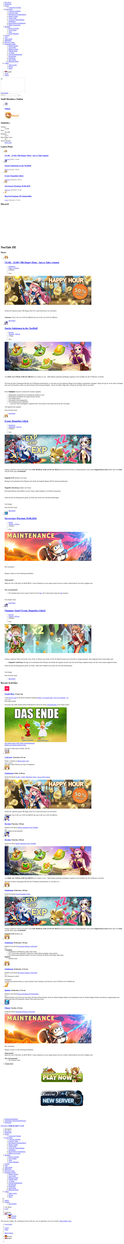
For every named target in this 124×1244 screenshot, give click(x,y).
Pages (6, 1229)
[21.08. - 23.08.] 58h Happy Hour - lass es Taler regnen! (27, 156)
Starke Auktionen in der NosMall (18, 166)
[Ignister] (7, 986)
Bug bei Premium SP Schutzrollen (18, 196)
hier (41, 593)
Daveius (7, 169)
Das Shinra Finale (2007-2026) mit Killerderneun (20, 743)
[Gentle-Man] (7, 690)
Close (69, 1221)
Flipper (11, 522)
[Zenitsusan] (7, 769)
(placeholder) (13, 1204)
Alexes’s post (13, 698)
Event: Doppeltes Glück (14, 176)
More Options (9, 1233)
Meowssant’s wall (23, 761)
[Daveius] (7, 820)
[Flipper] (7, 1004)
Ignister (7, 200)
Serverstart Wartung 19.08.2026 (17, 186)
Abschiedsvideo (52, 704)
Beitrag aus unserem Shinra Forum (15, 745)
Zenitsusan (7, 159)
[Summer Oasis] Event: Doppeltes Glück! (25, 610)
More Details (64, 1221)
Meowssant (8, 142)
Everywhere (4, 93)
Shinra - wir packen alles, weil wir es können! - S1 (52, 698)
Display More (9, 1064)
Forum (7, 1228)
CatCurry (8, 757)
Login (6, 73)
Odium (7, 109)
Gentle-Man (9, 694)
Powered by (12, 1126)
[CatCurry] (7, 753)
